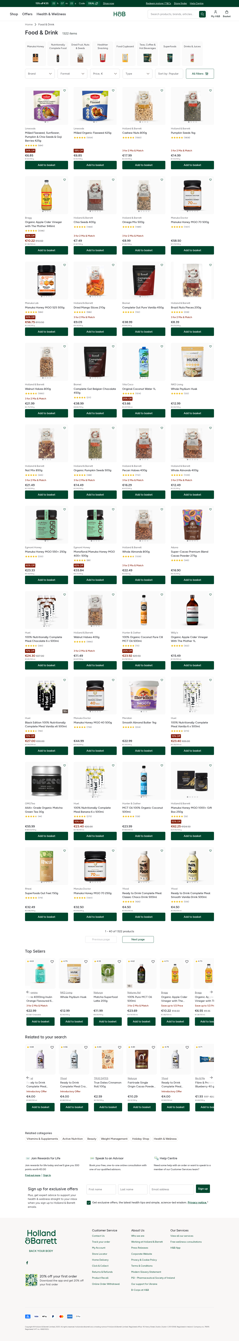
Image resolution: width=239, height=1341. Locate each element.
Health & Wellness (51, 14)
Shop (14, 14)
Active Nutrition (72, 1138)
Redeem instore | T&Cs (158, 3)
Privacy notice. (197, 1202)
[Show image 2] (47, 122)
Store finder (180, 3)
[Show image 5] (100, 211)
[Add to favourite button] (64, 90)
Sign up (203, 1188)
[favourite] (52, 961)
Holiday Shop (140, 1138)
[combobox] (173, 14)
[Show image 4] (147, 122)
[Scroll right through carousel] (211, 992)
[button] (40, 74)
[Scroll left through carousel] (28, 992)
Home (29, 24)
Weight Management (114, 1138)
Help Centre (196, 3)
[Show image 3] (145, 122)
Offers (27, 14)
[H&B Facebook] (27, 1263)
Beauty (91, 1138)
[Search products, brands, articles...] (203, 14)
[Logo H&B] (119, 15)
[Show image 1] (45, 122)
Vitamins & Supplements (42, 1138)
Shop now (108, 3)
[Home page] (119, 14)
